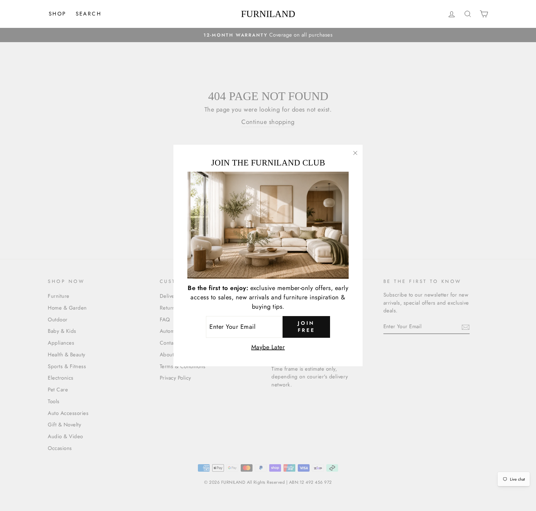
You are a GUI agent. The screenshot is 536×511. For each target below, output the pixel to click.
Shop (57, 13)
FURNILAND (268, 14)
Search (88, 13)
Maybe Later (268, 347)
